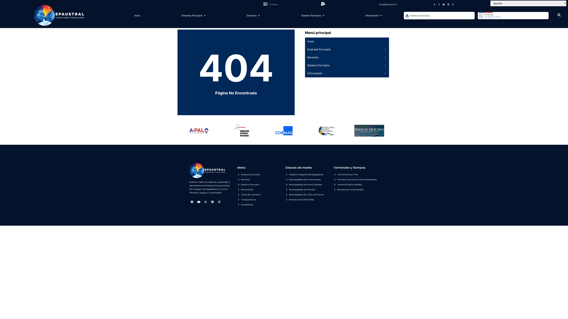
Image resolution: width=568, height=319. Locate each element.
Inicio (137, 15)
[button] (559, 15)
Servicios (252, 15)
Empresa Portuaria (191, 15)
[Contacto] (265, 4)
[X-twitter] (439, 4)
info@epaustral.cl (388, 4)
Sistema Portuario (311, 15)
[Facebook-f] (435, 4)
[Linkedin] (448, 4)
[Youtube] (444, 4)
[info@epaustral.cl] (323, 4)
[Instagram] (453, 4)
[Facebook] (192, 202)
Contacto (273, 4)
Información (372, 15)
